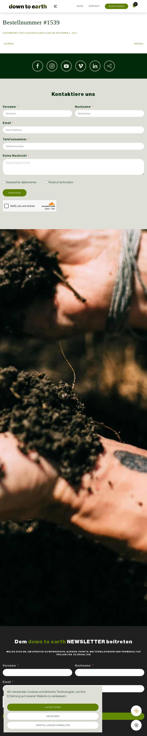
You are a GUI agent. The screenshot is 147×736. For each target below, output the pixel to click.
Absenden (14, 193)
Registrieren (116, 6)
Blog (80, 6)
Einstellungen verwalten (53, 725)
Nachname (83, 106)
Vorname (9, 106)
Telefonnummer (15, 139)
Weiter (137, 44)
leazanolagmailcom (38, 33)
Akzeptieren (53, 707)
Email (7, 123)
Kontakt (94, 6)
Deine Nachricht (15, 155)
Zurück (10, 44)
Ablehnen (52, 716)
